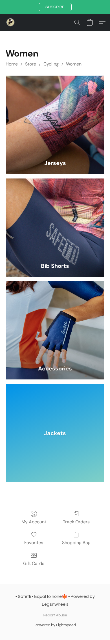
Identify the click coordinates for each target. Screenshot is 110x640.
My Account (33, 522)
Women (74, 64)
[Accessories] (55, 320)
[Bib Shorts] (55, 217)
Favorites (33, 543)
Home (12, 64)
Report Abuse (55, 615)
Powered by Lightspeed (55, 625)
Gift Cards (33, 563)
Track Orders (76, 522)
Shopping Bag (76, 543)
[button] (55, 7)
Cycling (51, 64)
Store (30, 64)
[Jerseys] (55, 115)
